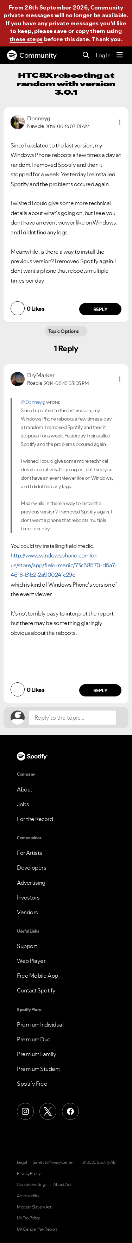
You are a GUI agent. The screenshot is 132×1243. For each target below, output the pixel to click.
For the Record (35, 819)
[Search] (86, 55)
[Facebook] (70, 1111)
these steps (26, 39)
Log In (103, 55)
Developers (31, 867)
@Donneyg (33, 401)
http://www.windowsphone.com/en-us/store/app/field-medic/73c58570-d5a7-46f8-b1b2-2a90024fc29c (64, 565)
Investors (28, 897)
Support (27, 946)
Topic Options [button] (64, 331)
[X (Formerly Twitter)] (47, 1111)
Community (38, 55)
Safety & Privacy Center (53, 1162)
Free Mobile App (37, 975)
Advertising (31, 882)
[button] (119, 122)
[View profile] (18, 121)
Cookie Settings (32, 1184)
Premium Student (38, 1069)
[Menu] (119, 55)
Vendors (27, 912)
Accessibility (28, 1196)
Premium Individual (40, 1024)
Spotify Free (32, 1083)
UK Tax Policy (28, 1218)
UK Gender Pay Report (37, 1229)
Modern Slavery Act (34, 1207)
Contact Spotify (36, 990)
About (24, 789)
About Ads (63, 1184)
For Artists (29, 853)
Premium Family (36, 1054)
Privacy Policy (28, 1173)
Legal (22, 1162)
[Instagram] (25, 1111)
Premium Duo (34, 1039)
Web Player (31, 961)
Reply (100, 309)
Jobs (23, 804)
